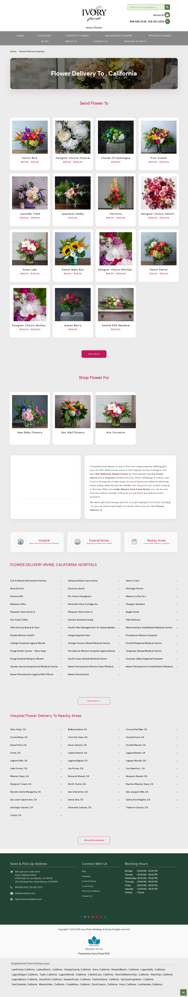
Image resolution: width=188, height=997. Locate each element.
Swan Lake (30, 269)
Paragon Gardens (135, 604)
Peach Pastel (159, 269)
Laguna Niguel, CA (77, 760)
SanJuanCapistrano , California (137, 979)
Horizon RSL (16, 596)
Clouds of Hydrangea (115, 158)
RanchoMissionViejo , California (132, 974)
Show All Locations (94, 840)
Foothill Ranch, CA (136, 745)
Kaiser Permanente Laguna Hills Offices (31, 674)
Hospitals (86, 876)
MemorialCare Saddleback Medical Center (149, 627)
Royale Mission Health (22, 635)
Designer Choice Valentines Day (159, 214)
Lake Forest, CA (18, 768)
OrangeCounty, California (77, 969)
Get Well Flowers (73, 432)
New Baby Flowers (29, 432)
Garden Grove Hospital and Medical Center (34, 666)
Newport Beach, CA (136, 776)
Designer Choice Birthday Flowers (116, 269)
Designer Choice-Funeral (73, 158)
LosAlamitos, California (150, 984)
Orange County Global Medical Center (89, 643)
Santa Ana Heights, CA (138, 799)
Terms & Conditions (91, 891)
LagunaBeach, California (25, 979)
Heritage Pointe (134, 588)
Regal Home (132, 611)
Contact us (100, 41)
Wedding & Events (135, 41)
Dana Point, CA (18, 745)
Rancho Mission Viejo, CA (139, 784)
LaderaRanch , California (49, 969)
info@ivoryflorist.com (25, 893)
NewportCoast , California (77, 979)
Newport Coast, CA (20, 784)
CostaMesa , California (78, 984)
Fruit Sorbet (158, 158)
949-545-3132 (138, 21)
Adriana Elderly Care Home (83, 580)
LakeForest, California (23, 969)
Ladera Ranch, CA (77, 752)
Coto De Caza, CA (77, 737)
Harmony (116, 214)
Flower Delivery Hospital (31, 51)
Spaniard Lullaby (73, 214)
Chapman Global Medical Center (144, 651)
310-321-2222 (156, 21)
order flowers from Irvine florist (132, 489)
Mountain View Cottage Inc (83, 604)
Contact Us (87, 896)
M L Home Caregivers (79, 596)
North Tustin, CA (77, 784)
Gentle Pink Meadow (116, 325)
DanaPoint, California (50, 979)
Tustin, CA (15, 815)
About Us (71, 41)
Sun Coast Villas (19, 619)
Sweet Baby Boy (73, 269)
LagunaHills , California (153, 969)
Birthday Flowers (160, 35)
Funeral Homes (89, 881)
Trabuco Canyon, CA (137, 807)
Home (20, 35)
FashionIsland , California (105, 979)
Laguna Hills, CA (18, 760)
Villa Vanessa (133, 619)
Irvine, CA (15, 752)
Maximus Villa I (18, 604)
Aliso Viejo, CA (18, 729)
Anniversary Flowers (118, 35)
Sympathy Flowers (77, 35)
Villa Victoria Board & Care (25, 627)
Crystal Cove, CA (135, 737)
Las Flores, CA (75, 768)
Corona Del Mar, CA (136, 729)
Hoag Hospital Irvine (79, 635)
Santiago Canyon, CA (21, 807)
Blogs (45, 41)
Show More (94, 354)
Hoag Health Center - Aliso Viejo (28, 651)
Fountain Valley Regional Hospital (144, 658)
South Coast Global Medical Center (87, 658)
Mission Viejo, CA (19, 776)
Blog (84, 871)
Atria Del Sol (17, 588)
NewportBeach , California (125, 969)
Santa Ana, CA (75, 799)
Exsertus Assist (76, 588)
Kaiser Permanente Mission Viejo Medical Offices (94, 666)
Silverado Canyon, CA (79, 807)
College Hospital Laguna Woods (27, 643)
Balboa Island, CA (77, 729)
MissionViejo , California (51, 984)
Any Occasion (115, 432)
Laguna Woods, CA (136, 760)
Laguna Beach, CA (135, 752)
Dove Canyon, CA (77, 745)
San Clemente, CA (78, 791)
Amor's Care (132, 580)
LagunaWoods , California (72, 974)
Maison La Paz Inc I (136, 596)
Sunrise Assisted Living (80, 619)
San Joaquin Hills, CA (137, 791)
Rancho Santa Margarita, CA (25, 791)
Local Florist (87, 886)
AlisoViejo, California (162, 974)
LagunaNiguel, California (25, 974)
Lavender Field (30, 214)
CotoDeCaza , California (100, 974)
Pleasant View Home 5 (22, 611)
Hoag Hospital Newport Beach (27, 658)
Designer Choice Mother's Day (30, 325)
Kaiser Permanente (78, 674)
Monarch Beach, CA (78, 776)
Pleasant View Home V (80, 611)
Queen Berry (73, 325)
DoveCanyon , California (105, 984)
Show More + (93, 701)
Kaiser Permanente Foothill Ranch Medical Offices (152, 666)
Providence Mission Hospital (141, 635)
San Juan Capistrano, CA (23, 799)
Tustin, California (48, 974)
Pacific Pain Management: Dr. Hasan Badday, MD (94, 627)
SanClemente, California (24, 984)
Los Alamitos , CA (135, 768)
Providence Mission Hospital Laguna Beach (91, 651)
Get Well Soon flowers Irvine (111, 473)
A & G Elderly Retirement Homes (28, 580)
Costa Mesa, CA (18, 737)
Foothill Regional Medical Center (144, 643)
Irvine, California (101, 969)
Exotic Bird (29, 158)
